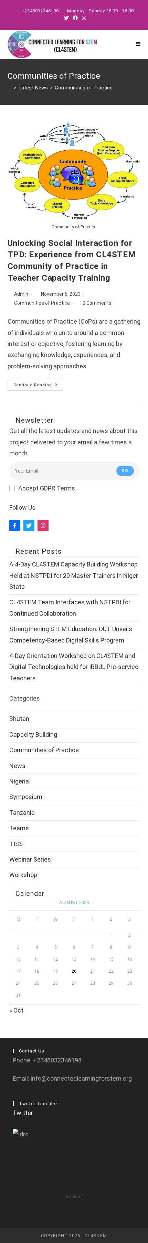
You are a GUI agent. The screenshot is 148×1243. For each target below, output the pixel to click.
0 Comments (97, 303)
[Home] (10, 88)
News (17, 765)
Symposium (25, 796)
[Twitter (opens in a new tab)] (66, 18)
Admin (21, 294)
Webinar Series (30, 859)
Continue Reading (38, 386)
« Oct (16, 1010)
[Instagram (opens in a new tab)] (83, 18)
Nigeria (19, 781)
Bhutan (19, 718)
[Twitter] (28, 525)
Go (124, 470)
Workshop (23, 874)
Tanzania (22, 812)
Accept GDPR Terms (46, 488)
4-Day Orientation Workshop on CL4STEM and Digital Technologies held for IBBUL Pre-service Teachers (73, 667)
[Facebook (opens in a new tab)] (75, 18)
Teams (19, 828)
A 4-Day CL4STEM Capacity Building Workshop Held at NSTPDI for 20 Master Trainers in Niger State (73, 575)
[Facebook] (14, 525)
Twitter (23, 1112)
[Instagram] (43, 525)
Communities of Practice (84, 88)
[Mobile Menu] (138, 44)
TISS (16, 843)
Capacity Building (33, 734)
